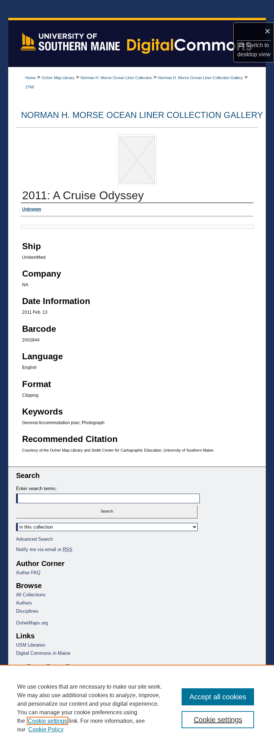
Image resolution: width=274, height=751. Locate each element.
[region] (137, 708)
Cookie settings (47, 721)
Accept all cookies (217, 697)
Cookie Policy (46, 729)
